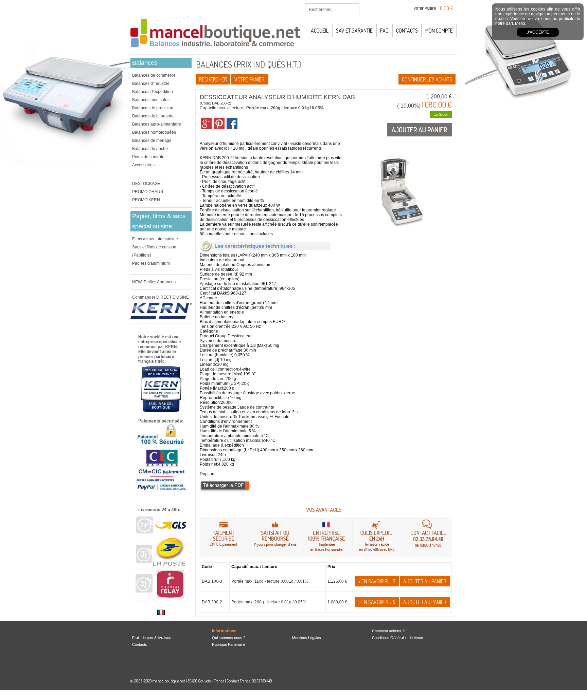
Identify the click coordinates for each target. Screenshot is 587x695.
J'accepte (538, 32)
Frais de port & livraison (151, 638)
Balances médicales (151, 99)
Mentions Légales (306, 638)
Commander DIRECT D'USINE (160, 297)
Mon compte (439, 30)
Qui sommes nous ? (228, 638)
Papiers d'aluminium (151, 263)
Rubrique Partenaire (228, 644)
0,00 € (446, 8)
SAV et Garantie (354, 30)
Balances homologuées (154, 132)
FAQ (384, 30)
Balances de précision (152, 108)
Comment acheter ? (388, 631)
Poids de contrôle (148, 156)
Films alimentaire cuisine (155, 239)
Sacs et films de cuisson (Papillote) (154, 251)
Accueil (319, 30)
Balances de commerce (154, 75)
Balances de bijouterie (153, 116)
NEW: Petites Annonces (154, 282)
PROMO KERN (146, 200)
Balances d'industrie (151, 83)
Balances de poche (150, 148)
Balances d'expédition (152, 91)
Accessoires (143, 165)
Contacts (407, 30)
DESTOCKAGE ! (147, 183)
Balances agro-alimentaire (156, 124)
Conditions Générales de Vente (397, 638)
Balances (144, 62)
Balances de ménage (152, 140)
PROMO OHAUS (147, 191)
